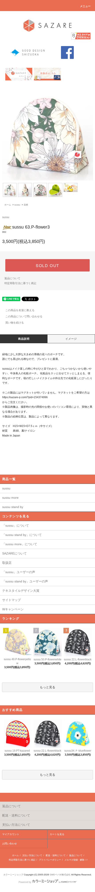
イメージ (71, 338)
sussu (17, 205)
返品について (12, 278)
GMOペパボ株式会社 (60, 874)
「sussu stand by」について (22, 535)
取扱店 (6, 562)
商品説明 (24, 338)
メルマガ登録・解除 (74, 860)
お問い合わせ (9, 843)
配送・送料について (56, 855)
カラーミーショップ (13, 874)
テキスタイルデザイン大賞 (20, 590)
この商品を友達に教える (19, 310)
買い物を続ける (14, 322)
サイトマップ (11, 600)
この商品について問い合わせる (23, 316)
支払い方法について (32, 855)
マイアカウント (10, 834)
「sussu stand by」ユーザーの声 (25, 581)
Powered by (25, 882)
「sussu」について (15, 525)
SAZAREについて (14, 553)
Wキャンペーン (13, 609)
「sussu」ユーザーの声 (18, 572)
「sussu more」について (19, 544)
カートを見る (57, 834)
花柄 (26, 205)
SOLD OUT (47, 265)
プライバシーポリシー (50, 860)
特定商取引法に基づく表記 (20, 283)
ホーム (7, 205)
